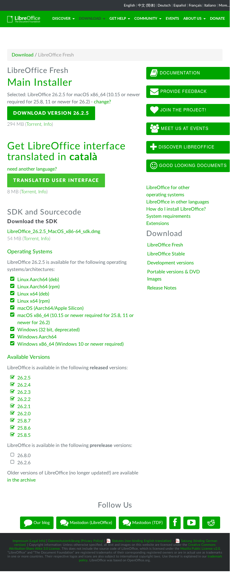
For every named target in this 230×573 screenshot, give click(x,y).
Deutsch (164, 5)
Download (90, 18)
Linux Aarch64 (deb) (38, 279)
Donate (217, 18)
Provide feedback (183, 91)
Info (48, 124)
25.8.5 (24, 435)
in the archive (21, 480)
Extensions (157, 223)
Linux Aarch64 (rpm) (38, 286)
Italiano (210, 5)
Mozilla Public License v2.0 (200, 548)
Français (195, 5)
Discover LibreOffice (185, 147)
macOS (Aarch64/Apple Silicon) (50, 308)
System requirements (169, 216)
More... (224, 5)
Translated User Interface (56, 180)
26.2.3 (24, 392)
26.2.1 (24, 406)
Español (179, 5)
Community (145, 18)
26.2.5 (24, 378)
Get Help (117, 18)
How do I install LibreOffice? (176, 209)
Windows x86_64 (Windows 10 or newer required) (70, 344)
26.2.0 (24, 413)
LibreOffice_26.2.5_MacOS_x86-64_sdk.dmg (53, 231)
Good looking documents (192, 165)
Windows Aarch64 (37, 337)
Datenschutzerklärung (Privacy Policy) (75, 541)
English (129, 5)
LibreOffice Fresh (165, 245)
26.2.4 (24, 385)
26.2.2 (24, 399)
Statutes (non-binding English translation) (141, 541)
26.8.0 (24, 455)
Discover (61, 18)
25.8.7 (24, 421)
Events (172, 18)
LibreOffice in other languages (177, 202)
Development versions (170, 263)
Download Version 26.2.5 (51, 113)
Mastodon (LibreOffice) (90, 522)
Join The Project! (182, 110)
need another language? (32, 169)
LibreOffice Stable (166, 254)
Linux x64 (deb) (33, 294)
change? (102, 101)
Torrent (33, 124)
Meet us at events (183, 128)
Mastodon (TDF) (147, 522)
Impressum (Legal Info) (29, 541)
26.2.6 (24, 462)
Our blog (41, 522)
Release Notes (161, 288)
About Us (192, 18)
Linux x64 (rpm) (33, 301)
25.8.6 (24, 428)
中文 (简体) (146, 5)
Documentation (179, 73)
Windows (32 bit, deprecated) (48, 329)
